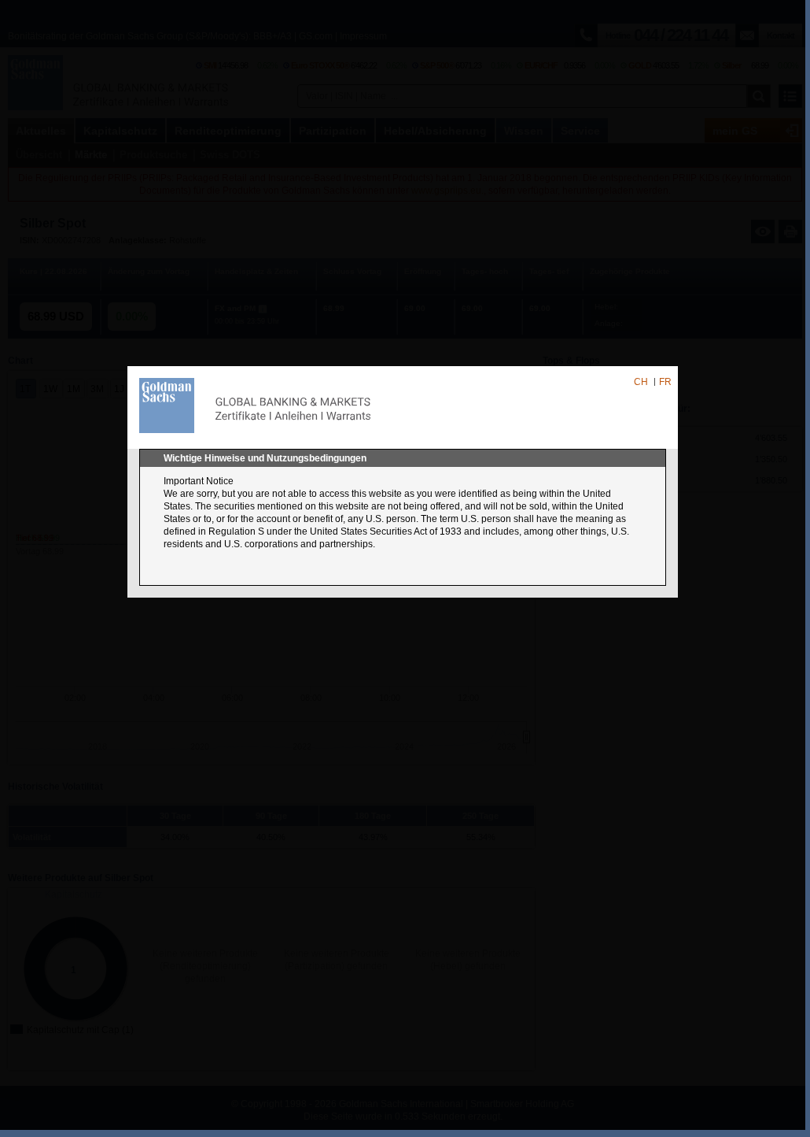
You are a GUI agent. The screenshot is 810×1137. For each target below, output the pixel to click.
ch (641, 381)
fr (665, 381)
